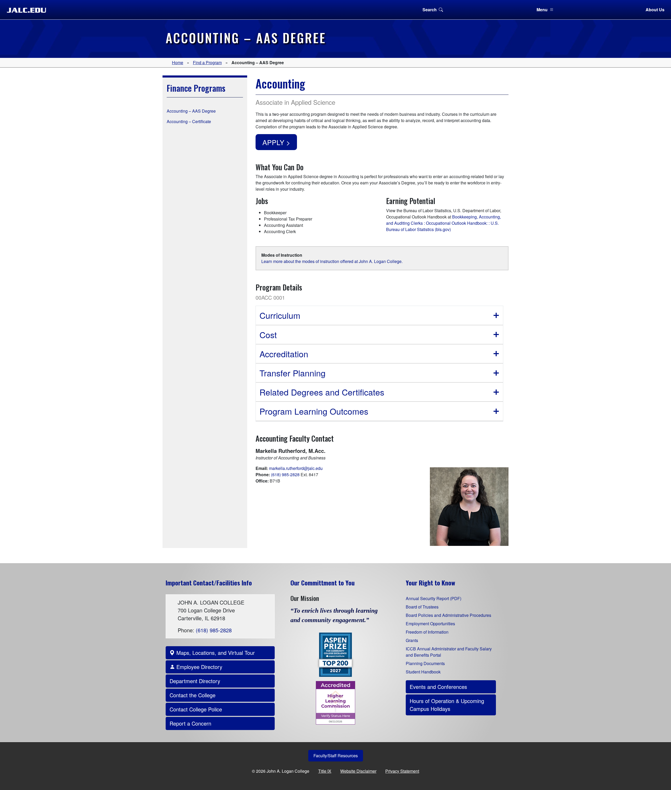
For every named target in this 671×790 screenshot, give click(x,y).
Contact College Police (196, 709)
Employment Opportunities (430, 624)
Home (177, 62)
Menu (542, 10)
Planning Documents (425, 663)
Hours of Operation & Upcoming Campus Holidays (447, 704)
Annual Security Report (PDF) (433, 598)
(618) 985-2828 (285, 474)
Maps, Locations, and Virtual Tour (215, 652)
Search (430, 10)
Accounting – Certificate (189, 121)
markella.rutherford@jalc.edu (296, 468)
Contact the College (192, 695)
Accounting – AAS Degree (191, 111)
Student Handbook (423, 672)
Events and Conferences (438, 686)
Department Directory (195, 681)
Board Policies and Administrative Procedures (448, 615)
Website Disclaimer (358, 771)
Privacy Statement (402, 771)
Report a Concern (190, 723)
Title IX (324, 771)
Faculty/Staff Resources (335, 756)
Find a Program (207, 62)
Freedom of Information (427, 632)
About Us (655, 10)
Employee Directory (198, 667)
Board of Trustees (422, 607)
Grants (412, 640)
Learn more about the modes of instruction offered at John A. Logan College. (332, 261)
